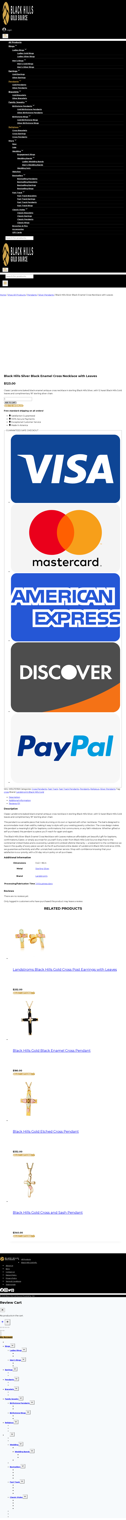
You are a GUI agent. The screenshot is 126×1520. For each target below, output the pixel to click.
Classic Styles (16, 1497)
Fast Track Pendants (27, 202)
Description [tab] (14, 797)
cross (6, 792)
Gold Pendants (19, 85)
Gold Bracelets (19, 95)
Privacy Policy (11, 1278)
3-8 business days (44, 884)
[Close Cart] (2, 1310)
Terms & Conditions (13, 1281)
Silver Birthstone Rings (28, 123)
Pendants (84, 789)
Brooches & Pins (20, 226)
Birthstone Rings (18, 1413)
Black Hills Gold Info (29, 1262)
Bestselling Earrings (26, 185)
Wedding (14, 1445)
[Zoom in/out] (1, 1327)
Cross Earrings (19, 134)
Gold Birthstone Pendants (29, 109)
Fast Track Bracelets (27, 196)
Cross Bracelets (19, 130)
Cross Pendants (19, 137)
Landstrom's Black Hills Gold (30, 792)
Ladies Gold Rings (25, 53)
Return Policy (11, 1275)
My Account (6, 1337)
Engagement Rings (26, 154)
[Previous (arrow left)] (1, 1330)
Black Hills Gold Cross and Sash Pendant (48, 1212)
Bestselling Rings (25, 188)
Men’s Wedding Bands (32, 165)
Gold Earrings (18, 74)
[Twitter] (9, 1291)
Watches (16, 172)
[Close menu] (0, 1334)
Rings (7, 1346)
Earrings (9, 1370)
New (14, 144)
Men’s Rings (15, 1360)
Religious (94, 789)
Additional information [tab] (20, 800)
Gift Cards (17, 232)
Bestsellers (15, 1467)
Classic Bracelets (25, 213)
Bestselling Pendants (27, 179)
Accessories (18, 229)
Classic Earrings (24, 216)
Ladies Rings (16, 1350)
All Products (15, 42)
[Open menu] (5, 283)
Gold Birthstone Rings (27, 120)
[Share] (6, 1327)
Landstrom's (41, 876)
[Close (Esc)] (8, 1327)
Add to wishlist (14, 405)
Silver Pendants (19, 88)
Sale (14, 147)
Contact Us (10, 1272)
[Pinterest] (12, 1291)
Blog (8, 1269)
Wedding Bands (22, 1452)
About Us (9, 1266)
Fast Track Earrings (26, 199)
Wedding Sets (24, 168)
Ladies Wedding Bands (33, 161)
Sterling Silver (42, 868)
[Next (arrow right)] (3, 1330)
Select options (22, 993)
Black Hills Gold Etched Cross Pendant (46, 1131)
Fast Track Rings (25, 206)
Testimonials (11, 1284)
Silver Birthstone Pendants (30, 113)
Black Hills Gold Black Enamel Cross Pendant (52, 1050)
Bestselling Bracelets (27, 182)
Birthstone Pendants (20, 1403)
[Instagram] (6, 1291)
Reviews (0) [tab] (14, 803)
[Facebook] (2, 1291)
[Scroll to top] (2, 1322)
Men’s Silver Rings (25, 67)
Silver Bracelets (19, 98)
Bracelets (9, 1389)
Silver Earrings (19, 78)
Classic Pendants (25, 219)
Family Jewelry (11, 1399)
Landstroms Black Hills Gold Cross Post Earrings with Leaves (65, 969)
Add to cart (10, 403)
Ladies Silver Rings (26, 56)
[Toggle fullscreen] (3, 1327)
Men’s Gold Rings (25, 64)
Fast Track (53, 789)
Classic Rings (23, 223)
